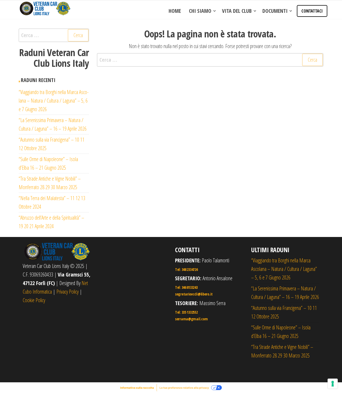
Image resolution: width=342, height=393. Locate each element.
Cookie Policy (34, 300)
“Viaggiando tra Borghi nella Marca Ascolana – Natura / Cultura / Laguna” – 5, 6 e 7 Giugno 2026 (54, 100)
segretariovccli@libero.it (194, 294)
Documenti (274, 10)
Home (175, 10)
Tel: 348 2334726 (186, 269)
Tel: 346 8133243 (186, 287)
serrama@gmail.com (191, 318)
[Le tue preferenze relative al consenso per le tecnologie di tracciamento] (333, 384)
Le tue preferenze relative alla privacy (184, 387)
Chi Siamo (200, 10)
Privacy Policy (67, 291)
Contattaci (312, 11)
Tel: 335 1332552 (186, 312)
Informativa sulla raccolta (137, 387)
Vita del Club (237, 10)
